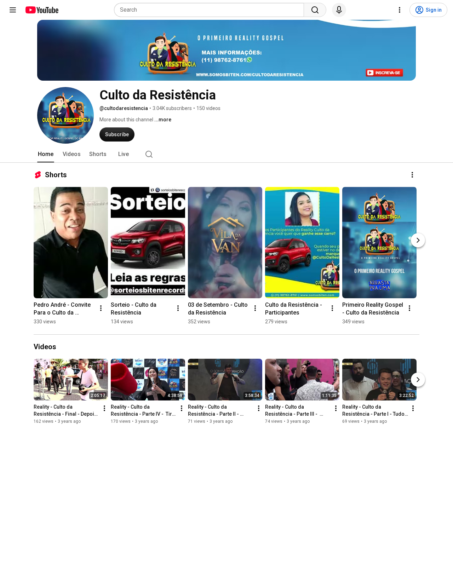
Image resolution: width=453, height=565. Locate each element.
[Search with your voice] (339, 10)
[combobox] (211, 10)
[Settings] (399, 10)
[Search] (315, 10)
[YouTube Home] (41, 10)
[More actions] (412, 175)
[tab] (45, 154)
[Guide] (12, 10)
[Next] (418, 240)
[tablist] (226, 154)
